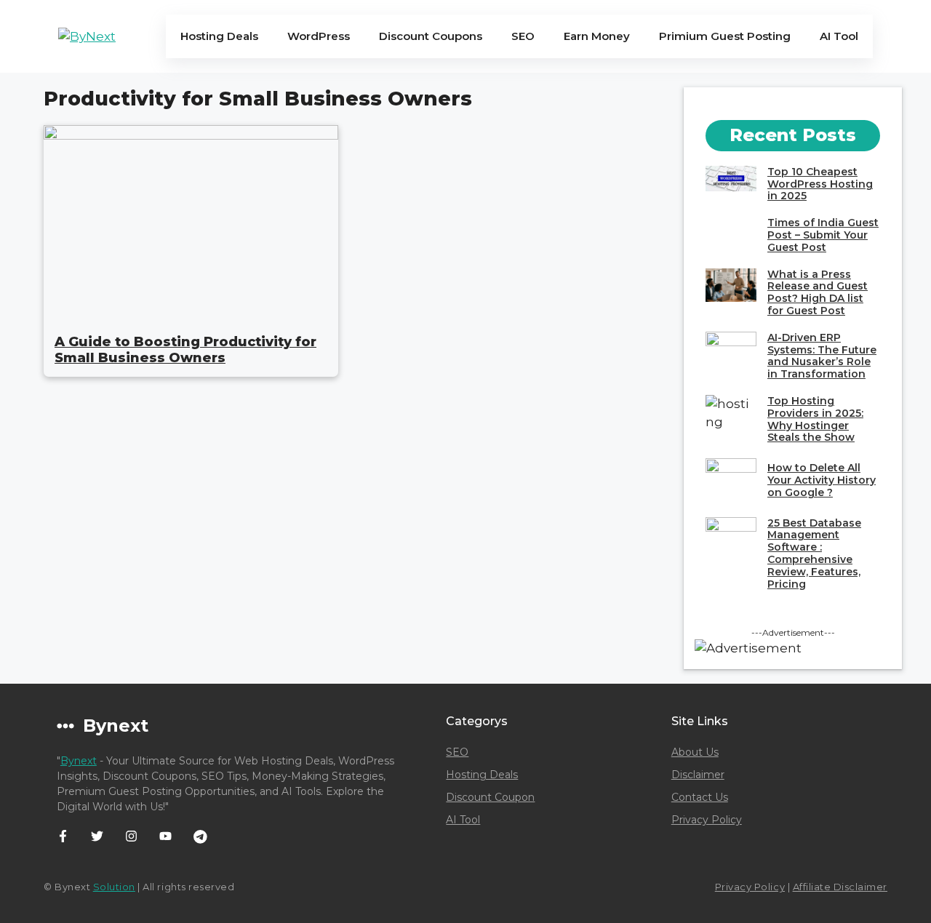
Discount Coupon (490, 797)
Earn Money (597, 36)
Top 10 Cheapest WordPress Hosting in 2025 (820, 184)
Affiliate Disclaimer (840, 886)
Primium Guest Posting (725, 36)
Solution (114, 886)
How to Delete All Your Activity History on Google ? (821, 480)
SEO (523, 36)
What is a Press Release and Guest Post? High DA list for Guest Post (817, 292)
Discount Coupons (430, 36)
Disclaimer (697, 774)
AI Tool (839, 36)
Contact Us (699, 797)
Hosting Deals (219, 36)
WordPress (318, 36)
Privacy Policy (706, 819)
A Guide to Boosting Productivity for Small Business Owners (185, 350)
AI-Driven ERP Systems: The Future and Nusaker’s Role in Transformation (821, 355)
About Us (695, 752)
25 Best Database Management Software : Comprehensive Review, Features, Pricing (814, 553)
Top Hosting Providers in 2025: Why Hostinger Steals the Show (815, 419)
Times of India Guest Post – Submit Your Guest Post (823, 235)
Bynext (78, 760)
